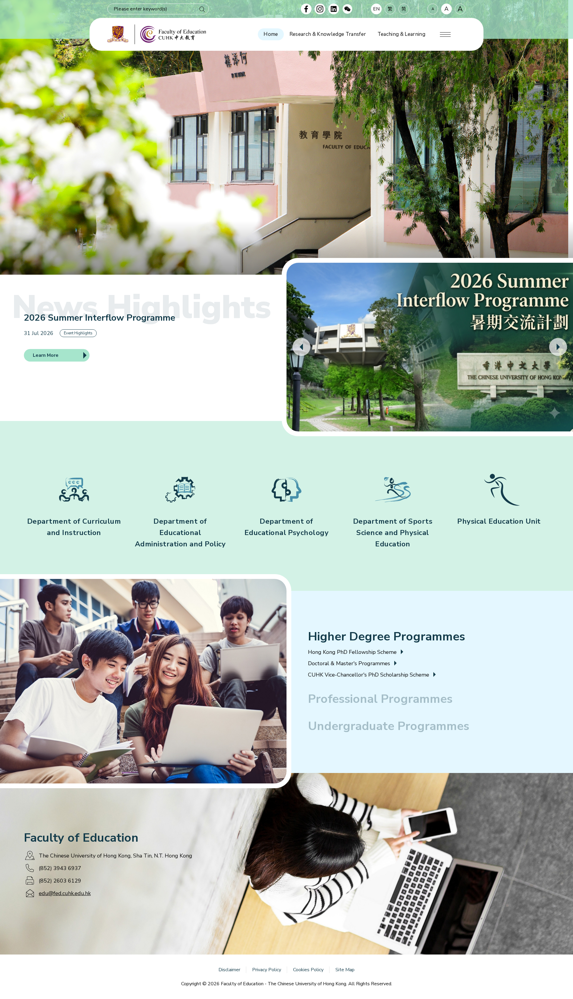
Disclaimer (229, 969)
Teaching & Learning (401, 34)
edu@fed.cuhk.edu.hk (65, 893)
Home (271, 34)
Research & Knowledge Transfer (327, 34)
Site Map (345, 969)
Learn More (45, 355)
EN (376, 9)
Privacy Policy (266, 969)
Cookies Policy (308, 969)
